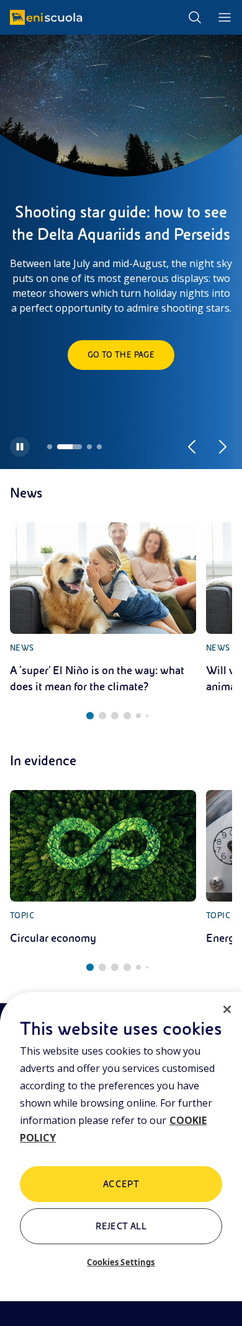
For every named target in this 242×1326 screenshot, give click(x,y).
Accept (121, 1184)
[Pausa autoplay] (20, 447)
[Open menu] (224, 17)
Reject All (121, 1226)
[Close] (227, 1009)
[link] (103, 608)
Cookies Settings (121, 1262)
